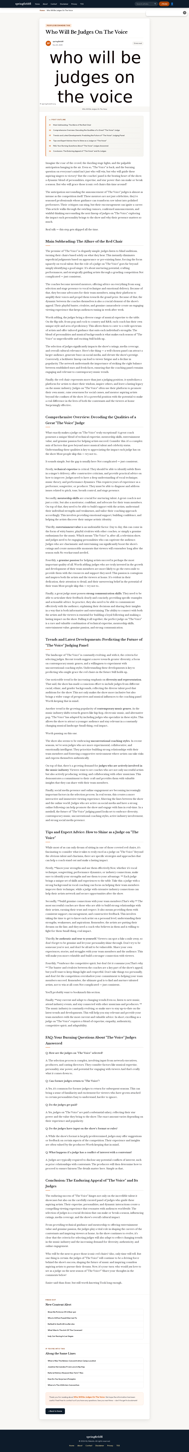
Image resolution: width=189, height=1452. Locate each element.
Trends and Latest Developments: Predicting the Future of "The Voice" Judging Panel (88, 135)
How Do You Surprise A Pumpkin (62, 1379)
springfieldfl (23, 3)
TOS (82, 4)
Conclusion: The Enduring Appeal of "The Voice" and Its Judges (79, 151)
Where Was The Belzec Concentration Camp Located (72, 1361)
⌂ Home (164, 4)
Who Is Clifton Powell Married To (62, 1318)
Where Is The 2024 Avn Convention (63, 1385)
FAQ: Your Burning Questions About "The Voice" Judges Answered (80, 146)
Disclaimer (64, 4)
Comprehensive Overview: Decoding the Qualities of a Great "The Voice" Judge (86, 130)
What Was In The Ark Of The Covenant (65, 1330)
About (45, 4)
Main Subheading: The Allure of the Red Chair (72, 125)
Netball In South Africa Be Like (61, 1324)
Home (37, 4)
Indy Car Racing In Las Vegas (60, 1336)
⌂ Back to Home (55, 1411)
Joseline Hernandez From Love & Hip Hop (66, 1367)
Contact (54, 4)
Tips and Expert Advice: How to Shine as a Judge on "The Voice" (80, 141)
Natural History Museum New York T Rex (65, 1373)
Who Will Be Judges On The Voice (89, 1397)
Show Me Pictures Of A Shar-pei (62, 1312)
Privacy (74, 4)
